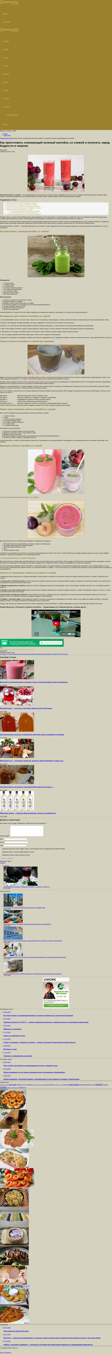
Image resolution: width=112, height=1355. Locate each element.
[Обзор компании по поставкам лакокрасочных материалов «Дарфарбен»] (13, 922)
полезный (65, 1084)
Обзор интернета (12, 115)
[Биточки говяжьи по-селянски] (14, 1167)
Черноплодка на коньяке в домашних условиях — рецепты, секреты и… (27, 887)
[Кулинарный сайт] (9, 4)
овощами (57, 1084)
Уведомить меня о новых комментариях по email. (18, 852)
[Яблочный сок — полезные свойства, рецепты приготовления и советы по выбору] (17, 757)
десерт (24, 1084)
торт (25, 1087)
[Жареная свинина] (14, 1206)
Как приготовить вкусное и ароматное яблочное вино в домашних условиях (32, 734)
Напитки (6, 98)
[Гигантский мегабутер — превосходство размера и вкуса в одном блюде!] (14, 1245)
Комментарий (5, 836)
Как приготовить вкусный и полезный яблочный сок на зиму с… (27, 787)
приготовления (85, 1085)
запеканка (34, 1084)
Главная (2, 138)
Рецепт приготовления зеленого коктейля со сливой (24, 208)
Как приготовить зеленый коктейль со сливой (21, 203)
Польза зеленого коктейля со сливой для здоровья (23, 206)
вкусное (2, 1084)
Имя (2, 839)
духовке (29, 1085)
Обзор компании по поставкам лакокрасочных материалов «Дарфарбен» (27, 924)
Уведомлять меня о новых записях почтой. (16, 855)
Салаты (6, 66)
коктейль (9, 649)
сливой (31, 649)
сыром (21, 1087)
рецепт (99, 1084)
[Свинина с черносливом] (14, 1264)
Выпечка (6, 74)
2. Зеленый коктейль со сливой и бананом (24, 212)
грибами (19, 1084)
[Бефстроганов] (14, 1323)
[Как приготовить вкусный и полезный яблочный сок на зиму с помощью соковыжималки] (17, 783)
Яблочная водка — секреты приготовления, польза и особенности (28, 813)
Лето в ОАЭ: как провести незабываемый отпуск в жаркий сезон (24, 907)
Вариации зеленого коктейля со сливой (20, 209)
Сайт (1, 845)
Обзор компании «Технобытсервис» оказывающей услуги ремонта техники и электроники (33, 940)
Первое (6, 49)
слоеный (14, 1087)
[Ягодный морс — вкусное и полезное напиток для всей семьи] (17, 705)
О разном (7, 106)
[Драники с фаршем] (14, 1303)
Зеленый (3, 649)
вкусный (12, 1085)
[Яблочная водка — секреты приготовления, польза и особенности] (17, 810)
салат (3, 1087)
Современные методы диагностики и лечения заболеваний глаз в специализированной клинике (35, 957)
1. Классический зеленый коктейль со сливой (25, 211)
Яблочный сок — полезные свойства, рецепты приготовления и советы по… (32, 761)
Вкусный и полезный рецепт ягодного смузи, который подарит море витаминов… (34, 682)
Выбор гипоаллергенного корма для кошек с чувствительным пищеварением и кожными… (33, 974)
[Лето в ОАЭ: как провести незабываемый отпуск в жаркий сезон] (13, 906)
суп (17, 1087)
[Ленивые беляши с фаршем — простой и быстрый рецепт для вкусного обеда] (17, 1148)
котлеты (39, 1084)
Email (2, 842)
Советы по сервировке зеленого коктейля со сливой (24, 214)
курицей (44, 1084)
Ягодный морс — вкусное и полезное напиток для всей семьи (26, 708)
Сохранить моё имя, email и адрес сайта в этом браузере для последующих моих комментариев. (33, 849)
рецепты (105, 1084)
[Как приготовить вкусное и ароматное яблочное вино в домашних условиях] (17, 731)
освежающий (16, 649)
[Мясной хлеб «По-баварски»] (13, 1284)
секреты (9, 1087)
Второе (6, 57)
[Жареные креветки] (17, 1187)
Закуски (6, 90)
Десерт (6, 82)
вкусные (7, 1084)
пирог (60, 1084)
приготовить (25, 649)
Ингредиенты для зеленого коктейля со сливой (22, 204)
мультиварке (50, 1084)
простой (92, 1084)
